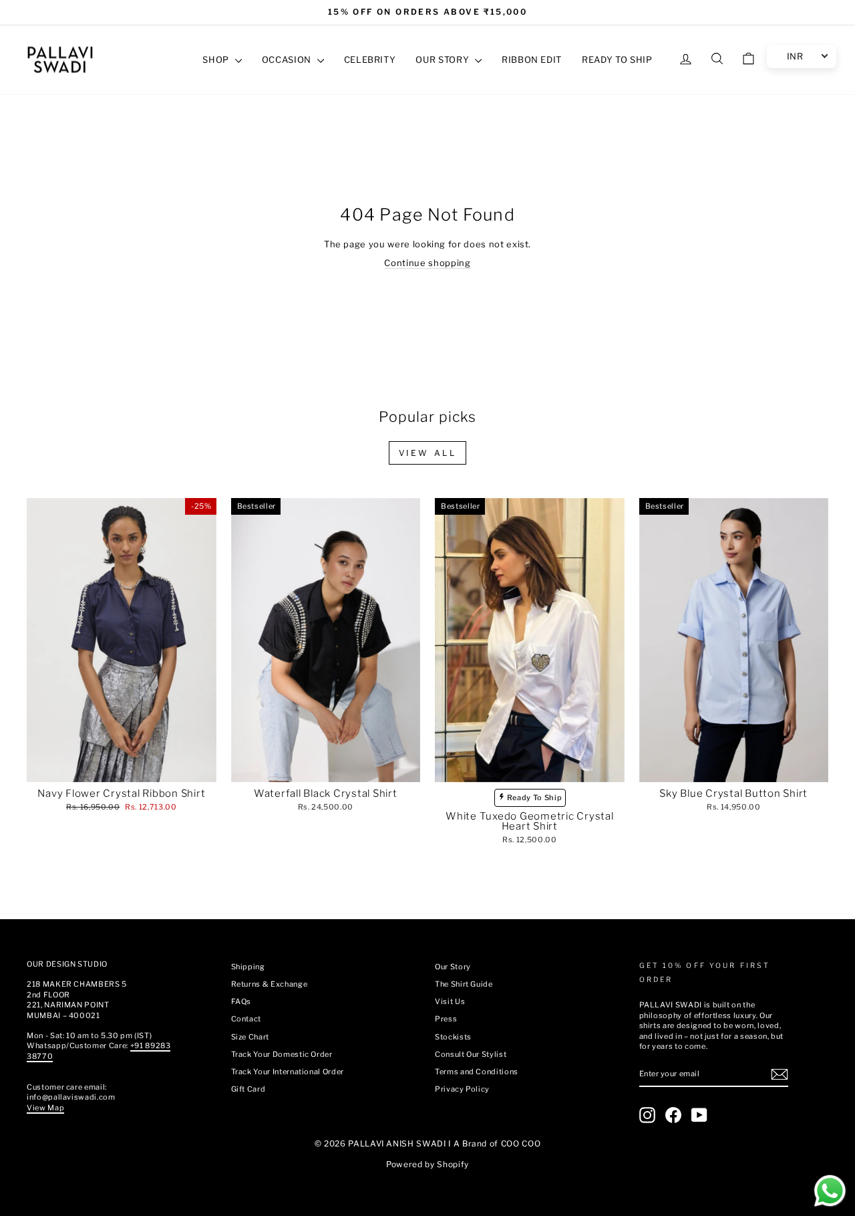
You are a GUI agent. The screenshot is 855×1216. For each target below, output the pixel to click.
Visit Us (450, 1001)
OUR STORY (443, 59)
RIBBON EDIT (532, 59)
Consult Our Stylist (470, 1054)
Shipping (248, 966)
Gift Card (248, 1089)
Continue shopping (427, 262)
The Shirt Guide (464, 984)
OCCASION (288, 59)
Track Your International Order (288, 1071)
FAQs (241, 1001)
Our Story (453, 966)
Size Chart (250, 1037)
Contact (246, 1018)
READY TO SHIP (617, 59)
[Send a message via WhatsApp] (830, 1191)
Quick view (121, 768)
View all (428, 453)
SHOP (216, 59)
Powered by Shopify (427, 1164)
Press (446, 1018)
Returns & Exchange (269, 984)
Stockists (453, 1037)
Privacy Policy (462, 1089)
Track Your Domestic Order (282, 1054)
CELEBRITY (370, 59)
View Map (45, 1107)
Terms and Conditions (476, 1071)
